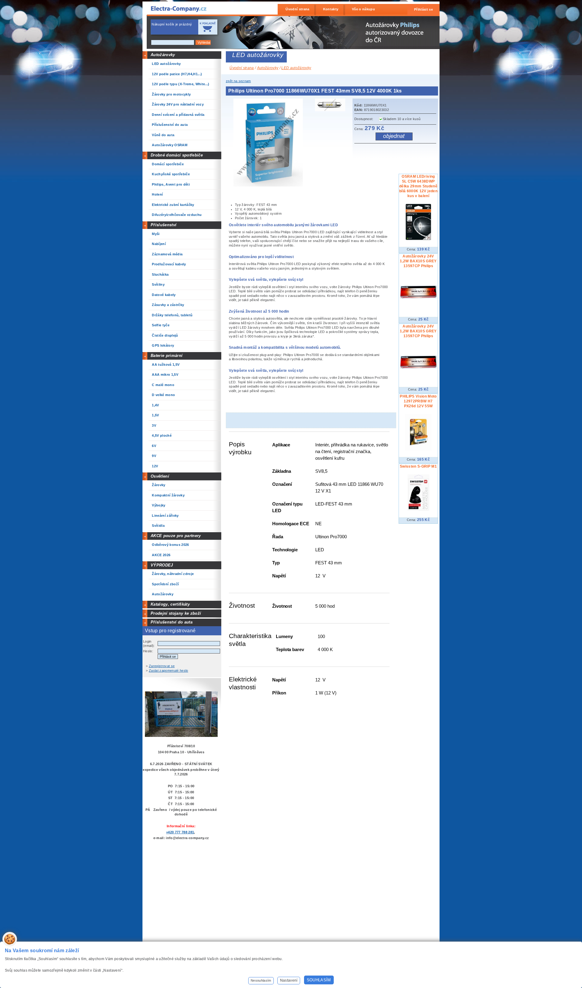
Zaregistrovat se (162, 666)
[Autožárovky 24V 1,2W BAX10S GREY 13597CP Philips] (418, 297)
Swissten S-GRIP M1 (418, 466)
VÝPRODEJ (162, 565)
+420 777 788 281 (180, 832)
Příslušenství (163, 225)
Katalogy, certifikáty (170, 604)
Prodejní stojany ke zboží (176, 613)
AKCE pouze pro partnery (176, 535)
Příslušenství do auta (171, 622)
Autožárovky (163, 54)
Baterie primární (166, 355)
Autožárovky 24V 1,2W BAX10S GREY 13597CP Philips (418, 261)
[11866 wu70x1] (269, 185)
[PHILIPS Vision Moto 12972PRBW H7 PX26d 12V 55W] (418, 449)
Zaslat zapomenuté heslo (168, 670)
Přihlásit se (423, 9)
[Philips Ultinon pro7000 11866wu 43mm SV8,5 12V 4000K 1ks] (332, 106)
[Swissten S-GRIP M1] (418, 509)
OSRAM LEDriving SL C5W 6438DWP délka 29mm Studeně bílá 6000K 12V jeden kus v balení (418, 186)
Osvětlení (160, 476)
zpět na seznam (238, 81)
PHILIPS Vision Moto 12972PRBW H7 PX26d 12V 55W (418, 401)
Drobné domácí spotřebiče (177, 155)
